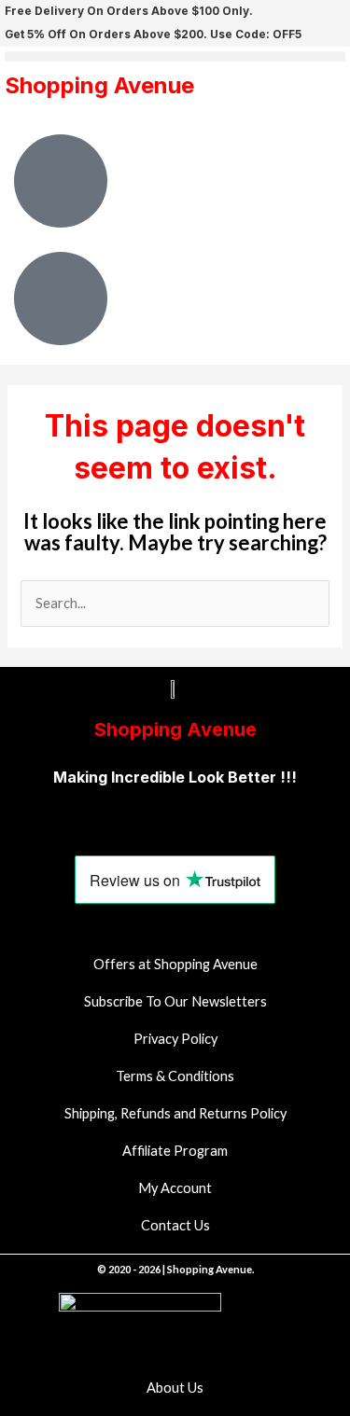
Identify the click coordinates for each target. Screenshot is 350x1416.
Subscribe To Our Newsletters (175, 1001)
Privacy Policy (175, 1039)
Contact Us (175, 1225)
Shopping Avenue (99, 85)
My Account (175, 1188)
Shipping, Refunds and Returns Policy (175, 1113)
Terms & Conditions (175, 1076)
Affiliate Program (175, 1151)
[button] (175, 56)
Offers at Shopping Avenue (175, 964)
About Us (175, 1387)
